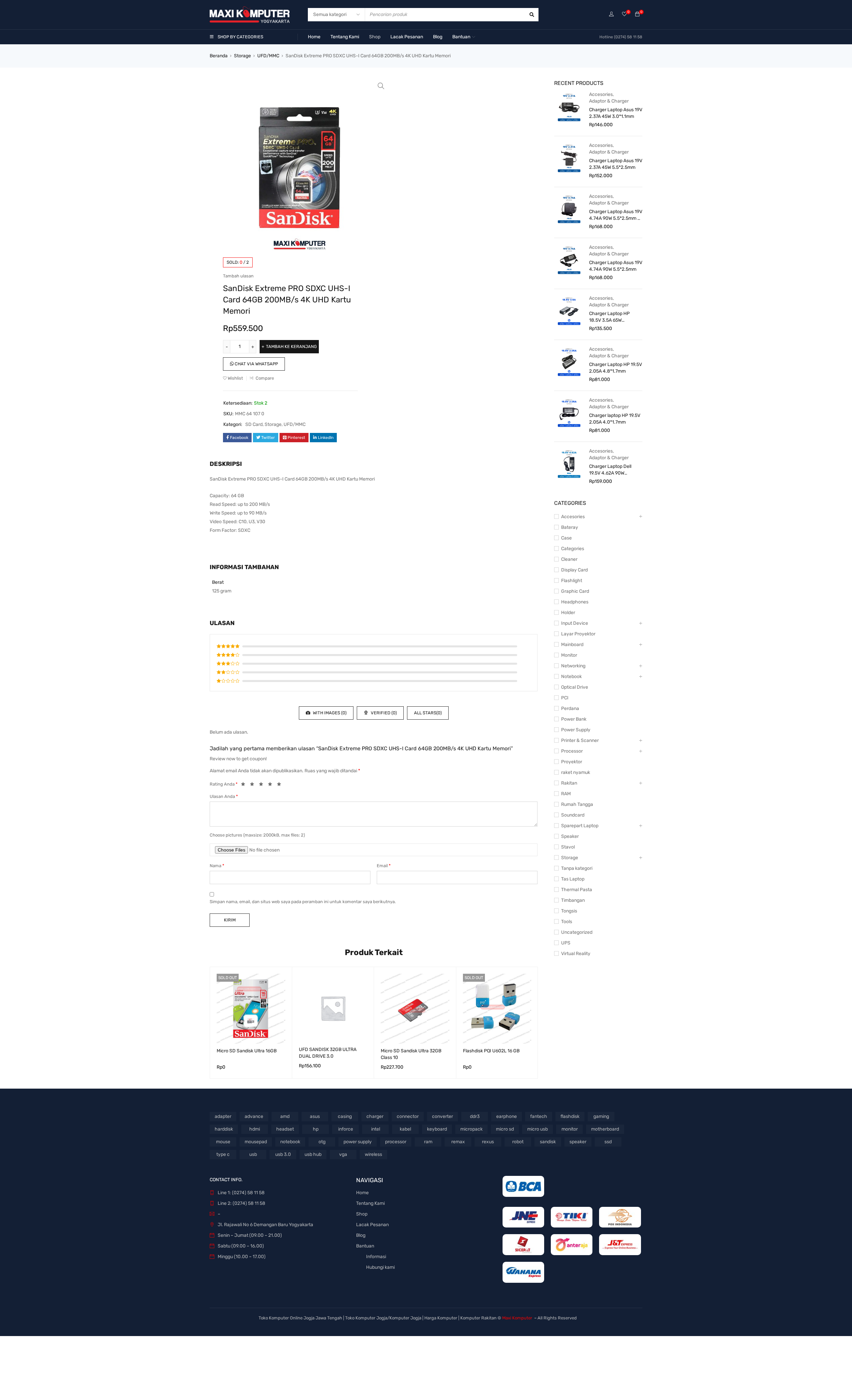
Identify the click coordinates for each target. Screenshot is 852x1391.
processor (395, 1142)
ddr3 (475, 1116)
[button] (381, 86)
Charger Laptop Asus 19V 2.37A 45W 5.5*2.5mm (615, 164)
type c (223, 1154)
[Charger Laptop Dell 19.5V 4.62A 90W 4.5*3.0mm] (569, 464)
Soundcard (572, 815)
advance (254, 1116)
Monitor (569, 655)
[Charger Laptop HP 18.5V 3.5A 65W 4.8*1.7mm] (569, 311)
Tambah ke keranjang (291, 346)
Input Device (574, 623)
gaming (601, 1116)
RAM (566, 794)
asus (315, 1116)
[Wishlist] (624, 14)
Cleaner (569, 559)
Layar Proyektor (578, 634)
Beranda (219, 56)
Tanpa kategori (576, 868)
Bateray (569, 527)
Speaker (570, 836)
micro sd (505, 1129)
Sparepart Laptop (579, 826)
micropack (471, 1129)
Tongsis (569, 911)
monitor (569, 1129)
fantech (538, 1116)
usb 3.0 (283, 1154)
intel (375, 1129)
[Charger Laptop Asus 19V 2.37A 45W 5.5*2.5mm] (569, 158)
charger (374, 1116)
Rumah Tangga (577, 804)
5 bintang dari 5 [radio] (281, 785)
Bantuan (365, 1246)
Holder (568, 612)
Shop (361, 1214)
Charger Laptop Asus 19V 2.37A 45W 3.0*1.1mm (615, 113)
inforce (345, 1129)
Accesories (601, 94)
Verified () (383, 712)
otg (322, 1142)
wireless (373, 1154)
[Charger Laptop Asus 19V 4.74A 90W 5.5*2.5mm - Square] (569, 209)
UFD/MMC (268, 56)
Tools (566, 921)
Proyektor (571, 762)
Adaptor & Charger (609, 101)
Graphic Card (575, 591)
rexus (488, 1142)
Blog (360, 1235)
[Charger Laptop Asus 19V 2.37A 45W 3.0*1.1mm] (569, 107)
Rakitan (569, 783)
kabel (405, 1129)
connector (408, 1116)
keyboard (437, 1129)
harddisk (224, 1129)
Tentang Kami (370, 1203)
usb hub (313, 1154)
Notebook (571, 676)
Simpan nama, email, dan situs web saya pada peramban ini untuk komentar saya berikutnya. (303, 901)
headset (285, 1129)
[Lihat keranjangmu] (637, 14)
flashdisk (569, 1116)
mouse (223, 1142)
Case (566, 538)
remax (458, 1142)
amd (285, 1116)
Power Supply (575, 730)
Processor (572, 751)
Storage (242, 56)
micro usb (537, 1129)
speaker (577, 1142)
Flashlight (571, 580)
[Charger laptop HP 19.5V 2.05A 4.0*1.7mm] (569, 413)
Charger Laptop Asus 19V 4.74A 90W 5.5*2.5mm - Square (615, 215)
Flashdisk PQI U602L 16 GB (491, 1051)
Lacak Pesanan (372, 1224)
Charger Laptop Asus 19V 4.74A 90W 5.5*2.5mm (615, 266)
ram (428, 1142)
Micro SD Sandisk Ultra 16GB (247, 1051)
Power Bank (573, 719)
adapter (223, 1116)
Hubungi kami (380, 1267)
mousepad (256, 1142)
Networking (573, 666)
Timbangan (573, 900)
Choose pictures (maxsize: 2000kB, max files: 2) (257, 835)
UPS (565, 943)
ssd (608, 1142)
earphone (506, 1116)
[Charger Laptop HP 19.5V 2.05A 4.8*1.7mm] (569, 362)
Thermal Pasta (576, 889)
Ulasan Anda (224, 796)
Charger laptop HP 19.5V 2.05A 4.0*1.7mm (614, 419)
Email (384, 865)
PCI (564, 698)
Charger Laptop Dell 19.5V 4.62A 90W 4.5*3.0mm (610, 470)
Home (362, 1193)
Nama (217, 865)
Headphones (574, 602)
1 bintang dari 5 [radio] (245, 785)
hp (316, 1129)
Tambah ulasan (238, 275)
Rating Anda (224, 784)
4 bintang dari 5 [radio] (272, 785)
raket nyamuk (575, 772)
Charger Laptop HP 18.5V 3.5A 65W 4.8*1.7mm (609, 317)
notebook (290, 1142)
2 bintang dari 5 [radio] (254, 785)
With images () (329, 712)
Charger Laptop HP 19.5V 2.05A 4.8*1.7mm (615, 368)
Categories (572, 548)
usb (253, 1154)
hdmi (254, 1129)
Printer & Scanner (580, 740)
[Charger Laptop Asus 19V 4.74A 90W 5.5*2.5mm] (569, 260)
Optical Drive (574, 687)
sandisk (548, 1142)
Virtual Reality (575, 953)
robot (518, 1142)
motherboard (605, 1129)
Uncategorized (576, 932)
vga (343, 1154)
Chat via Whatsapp (256, 363)
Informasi (376, 1256)
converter (442, 1116)
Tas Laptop (572, 879)
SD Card (254, 424)
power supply (357, 1142)
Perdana (570, 708)
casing (345, 1116)
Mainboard (572, 644)
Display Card (574, 570)
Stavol (568, 847)
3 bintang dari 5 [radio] (263, 785)
